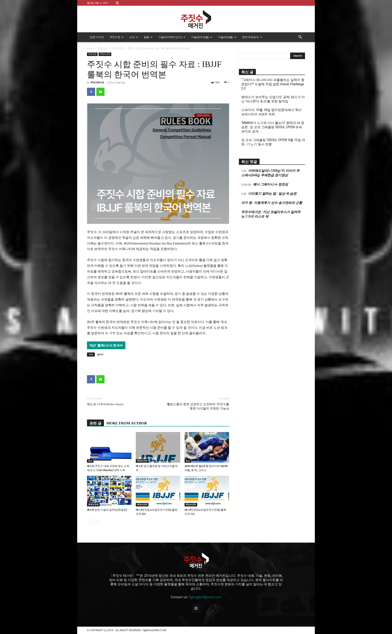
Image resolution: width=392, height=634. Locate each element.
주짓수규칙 (117, 48)
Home (90, 48)
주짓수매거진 (97, 82)
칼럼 (146, 37)
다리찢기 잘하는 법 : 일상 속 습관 (272, 193)
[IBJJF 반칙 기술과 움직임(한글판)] (109, 491)
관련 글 (95, 423)
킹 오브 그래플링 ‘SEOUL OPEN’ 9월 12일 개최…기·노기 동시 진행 (273, 142)
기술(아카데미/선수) (170, 37)
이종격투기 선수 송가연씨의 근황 (278, 202)
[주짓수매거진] (196, 19)
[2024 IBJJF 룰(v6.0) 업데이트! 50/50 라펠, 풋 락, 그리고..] (207, 447)
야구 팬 (246, 202)
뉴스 (90, 461)
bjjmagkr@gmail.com (205, 597)
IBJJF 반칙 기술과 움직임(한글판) (107, 509)
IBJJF (100, 354)
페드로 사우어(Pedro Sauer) (105, 404)
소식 (132, 37)
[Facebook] (91, 92)
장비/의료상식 (250, 37)
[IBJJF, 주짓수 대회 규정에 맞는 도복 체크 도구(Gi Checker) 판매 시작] (109, 447)
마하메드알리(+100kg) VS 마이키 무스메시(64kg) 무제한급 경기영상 (270, 172)
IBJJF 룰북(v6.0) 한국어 (106, 345)
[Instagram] (117, 3)
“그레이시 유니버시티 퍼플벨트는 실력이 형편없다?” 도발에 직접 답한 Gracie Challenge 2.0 (272, 84)
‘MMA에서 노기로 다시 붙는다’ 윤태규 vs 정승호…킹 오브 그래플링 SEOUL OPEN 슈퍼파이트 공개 (272, 127)
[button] (300, 37)
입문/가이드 (97, 37)
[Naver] (100, 92)
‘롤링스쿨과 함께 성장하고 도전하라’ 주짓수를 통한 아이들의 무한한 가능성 (197, 406)
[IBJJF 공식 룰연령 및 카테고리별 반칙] (158, 447)
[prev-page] (89, 522)
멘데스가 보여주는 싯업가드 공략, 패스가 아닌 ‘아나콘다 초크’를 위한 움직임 (273, 99)
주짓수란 (115, 37)
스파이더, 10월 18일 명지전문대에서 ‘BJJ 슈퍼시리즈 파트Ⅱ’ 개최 (271, 112)
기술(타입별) (225, 37)
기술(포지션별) (200, 37)
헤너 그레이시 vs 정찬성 (270, 184)
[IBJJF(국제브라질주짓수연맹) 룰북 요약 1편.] (207, 491)
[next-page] (96, 522)
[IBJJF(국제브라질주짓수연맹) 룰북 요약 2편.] (158, 491)
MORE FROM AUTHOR (126, 423)
